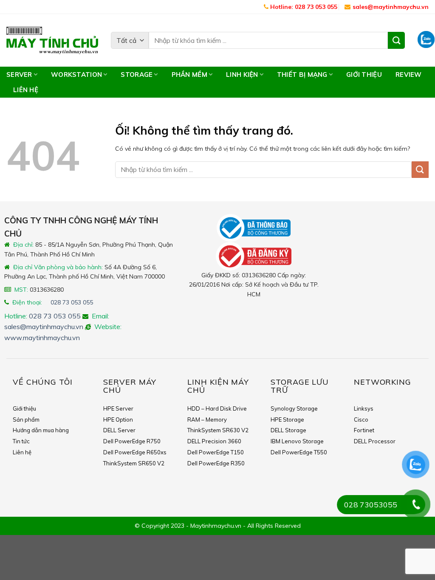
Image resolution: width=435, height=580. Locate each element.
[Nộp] (420, 169)
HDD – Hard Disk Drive (217, 408)
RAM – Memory (207, 419)
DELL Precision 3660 (214, 441)
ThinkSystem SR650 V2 (133, 463)
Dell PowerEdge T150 (215, 452)
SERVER (19, 74)
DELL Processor (374, 441)
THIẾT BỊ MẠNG (302, 74)
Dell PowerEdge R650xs (135, 452)
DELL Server (119, 430)
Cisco (361, 419)
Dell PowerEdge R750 (132, 441)
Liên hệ (25, 90)
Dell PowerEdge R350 (216, 463)
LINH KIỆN (242, 74)
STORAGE (137, 74)
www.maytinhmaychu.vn (42, 337)
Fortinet (364, 430)
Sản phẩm (26, 419)
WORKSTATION (76, 74)
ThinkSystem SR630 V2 (218, 430)
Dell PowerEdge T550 (299, 452)
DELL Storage (288, 430)
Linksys (363, 408)
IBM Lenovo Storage (297, 441)
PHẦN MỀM (189, 74)
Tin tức (21, 441)
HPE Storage (287, 419)
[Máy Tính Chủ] (52, 40)
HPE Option (118, 419)
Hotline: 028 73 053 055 (302, 7)
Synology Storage (294, 408)
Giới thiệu (364, 74)
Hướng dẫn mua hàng (41, 430)
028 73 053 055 (72, 302)
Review (408, 74)
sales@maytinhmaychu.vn (391, 7)
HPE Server (118, 408)
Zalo (426, 40)
